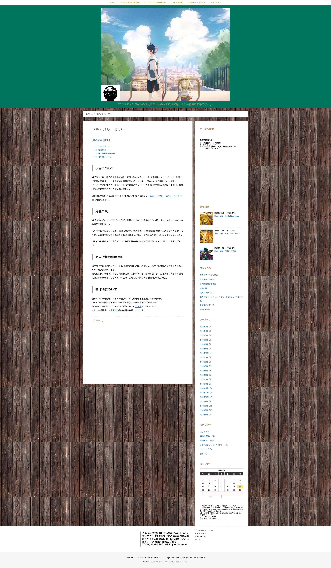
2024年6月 (206, 362)
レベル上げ (206, 449)
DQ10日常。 (207, 440)
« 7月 (211, 496)
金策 (203, 454)
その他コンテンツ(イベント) (214, 445)
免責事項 (101, 150)
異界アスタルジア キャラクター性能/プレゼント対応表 (221, 299)
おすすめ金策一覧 (207, 305)
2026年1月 (206, 335)
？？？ (204, 432)
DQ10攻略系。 (208, 436)
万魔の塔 (203, 288)
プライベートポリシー (204, 530)
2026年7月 (206, 327)
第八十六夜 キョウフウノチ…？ (227, 233)
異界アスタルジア (207, 293)
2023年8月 (206, 406)
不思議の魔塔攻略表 (208, 284)
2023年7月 (206, 410)
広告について (102, 146)
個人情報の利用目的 (105, 153)
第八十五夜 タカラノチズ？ (225, 251)
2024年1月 (206, 384)
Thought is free (181, 561)
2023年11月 (206, 393)
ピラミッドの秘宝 (207, 280)
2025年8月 (206, 340)
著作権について (103, 157)
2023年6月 (206, 415)
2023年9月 (206, 401)
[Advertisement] (138, 351)
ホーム (90, 114)
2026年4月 (206, 331)
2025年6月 (206, 344)
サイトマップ (200, 533)
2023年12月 (206, 388)
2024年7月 (206, 357)
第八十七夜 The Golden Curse (227, 216)
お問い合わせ (200, 537)
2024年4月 (206, 371)
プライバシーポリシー (106, 114)
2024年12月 (206, 353)
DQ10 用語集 (205, 310)
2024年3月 (206, 375)
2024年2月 (206, 379)
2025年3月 (206, 349)
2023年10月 (206, 397)
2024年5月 (206, 366)
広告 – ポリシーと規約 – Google (165, 196)
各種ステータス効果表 (209, 275)
